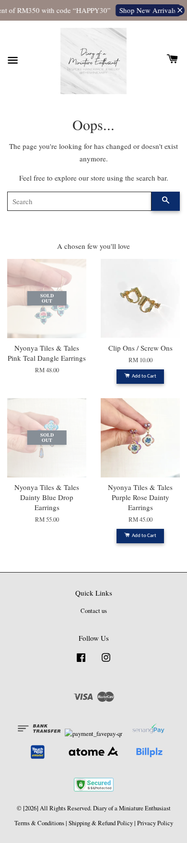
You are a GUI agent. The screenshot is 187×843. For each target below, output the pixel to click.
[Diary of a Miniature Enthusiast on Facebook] (81, 662)
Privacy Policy (155, 823)
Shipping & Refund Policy (101, 823)
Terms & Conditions (39, 823)
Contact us (94, 611)
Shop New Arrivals (146, 10)
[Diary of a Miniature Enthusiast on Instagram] (106, 662)
